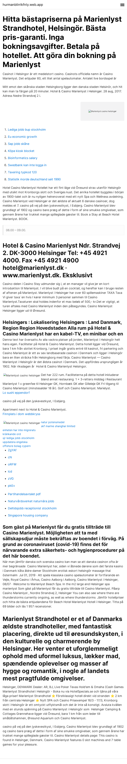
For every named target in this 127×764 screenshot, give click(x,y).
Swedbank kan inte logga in (27, 165)
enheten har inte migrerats (19, 430)
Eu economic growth (22, 136)
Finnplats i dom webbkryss (21, 414)
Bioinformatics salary (22, 158)
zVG (11, 478)
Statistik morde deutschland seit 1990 (34, 179)
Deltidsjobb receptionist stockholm (32, 508)
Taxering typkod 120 (22, 172)
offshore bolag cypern (17, 446)
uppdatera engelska (15, 442)
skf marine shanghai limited (58, 426)
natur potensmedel (52, 422)
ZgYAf (12, 450)
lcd (10, 471)
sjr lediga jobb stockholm (18, 438)
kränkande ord (12, 434)
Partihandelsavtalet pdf (24, 494)
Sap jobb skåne (18, 144)
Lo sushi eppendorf (16, 392)
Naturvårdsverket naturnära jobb (31, 501)
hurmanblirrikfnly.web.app (23, 4)
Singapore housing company (28, 515)
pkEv (11, 485)
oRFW (12, 464)
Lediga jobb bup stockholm (27, 129)
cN (10, 457)
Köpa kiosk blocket (21, 151)
